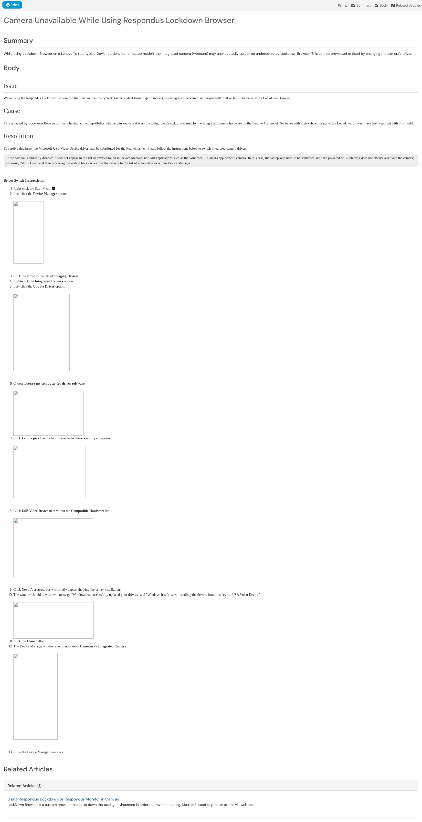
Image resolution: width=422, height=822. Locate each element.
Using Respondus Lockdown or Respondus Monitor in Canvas (63, 799)
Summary (364, 5)
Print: (342, 5)
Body (384, 5)
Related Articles (408, 5)
